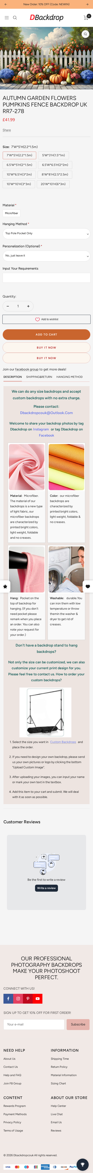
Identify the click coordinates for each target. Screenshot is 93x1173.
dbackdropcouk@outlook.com (46, 413)
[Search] (15, 18)
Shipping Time (60, 1058)
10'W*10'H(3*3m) (19, 184)
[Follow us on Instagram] (18, 999)
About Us (9, 1058)
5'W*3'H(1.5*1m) (53, 155)
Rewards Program (14, 1106)
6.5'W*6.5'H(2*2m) (55, 165)
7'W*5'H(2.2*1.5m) (19, 155)
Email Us (56, 1122)
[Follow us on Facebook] (8, 999)
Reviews (56, 1130)
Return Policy (59, 1066)
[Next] (86, 83)
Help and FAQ (12, 1075)
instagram (41, 429)
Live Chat (57, 1114)
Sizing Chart (58, 1083)
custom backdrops (63, 742)
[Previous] (6, 83)
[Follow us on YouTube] (37, 999)
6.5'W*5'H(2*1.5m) (19, 165)
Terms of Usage (13, 1130)
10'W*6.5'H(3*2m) (19, 174)
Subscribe (78, 1024)
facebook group (26, 369)
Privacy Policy (12, 1122)
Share (7, 130)
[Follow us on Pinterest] (28, 999)
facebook (46, 435)
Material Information (64, 1075)
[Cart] (86, 17)
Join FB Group (12, 1083)
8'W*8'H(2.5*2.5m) (55, 174)
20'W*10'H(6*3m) (53, 184)
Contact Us (10, 1066)
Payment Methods (15, 1114)
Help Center (58, 1106)
